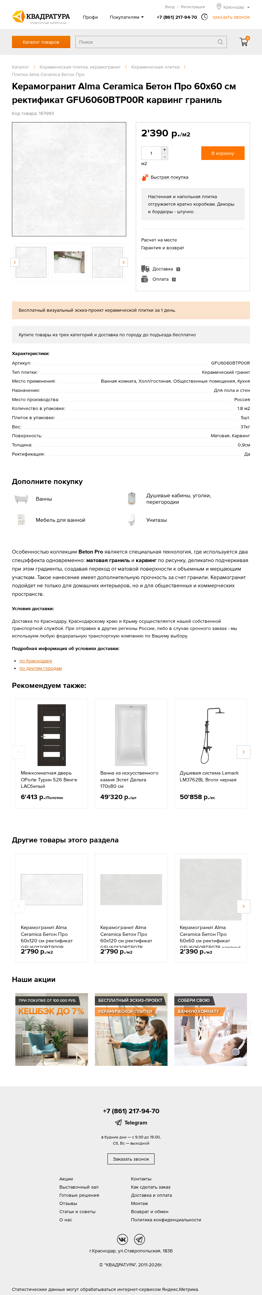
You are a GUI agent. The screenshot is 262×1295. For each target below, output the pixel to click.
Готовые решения (79, 1195)
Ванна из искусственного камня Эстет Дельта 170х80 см (129, 779)
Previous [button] (19, 179)
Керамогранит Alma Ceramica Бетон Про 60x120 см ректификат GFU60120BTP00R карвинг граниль (47, 940)
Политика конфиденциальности (166, 1219)
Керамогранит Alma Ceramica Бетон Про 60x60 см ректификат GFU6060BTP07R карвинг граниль (210, 940)
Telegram (136, 1122)
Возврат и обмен (150, 1211)
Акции (66, 1178)
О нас (65, 1219)
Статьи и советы (77, 1211)
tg (139, 1239)
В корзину (223, 153)
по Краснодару (35, 660)
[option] (69, 179)
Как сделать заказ (151, 1187)
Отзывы (68, 1203)
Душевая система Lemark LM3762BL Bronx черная (209, 776)
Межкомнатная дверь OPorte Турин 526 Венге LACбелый (49, 779)
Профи (90, 17)
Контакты (141, 1178)
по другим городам (40, 668)
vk (122, 1239)
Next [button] (119, 179)
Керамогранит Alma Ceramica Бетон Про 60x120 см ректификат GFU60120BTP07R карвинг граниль (126, 940)
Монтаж (139, 1203)
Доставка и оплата (151, 1195)
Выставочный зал (79, 1187)
